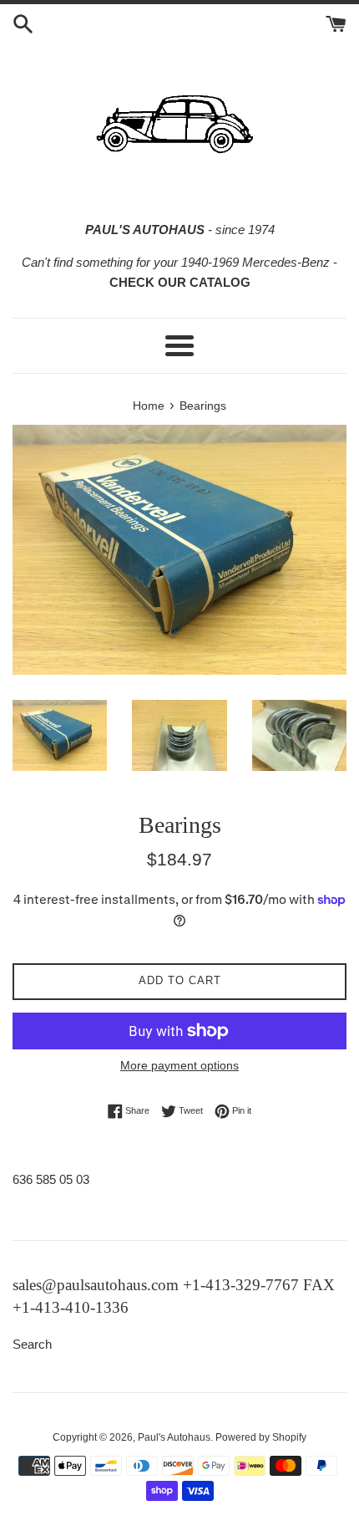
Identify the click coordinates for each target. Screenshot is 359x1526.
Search (32, 1344)
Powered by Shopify (260, 1437)
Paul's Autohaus (174, 1437)
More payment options (179, 1065)
